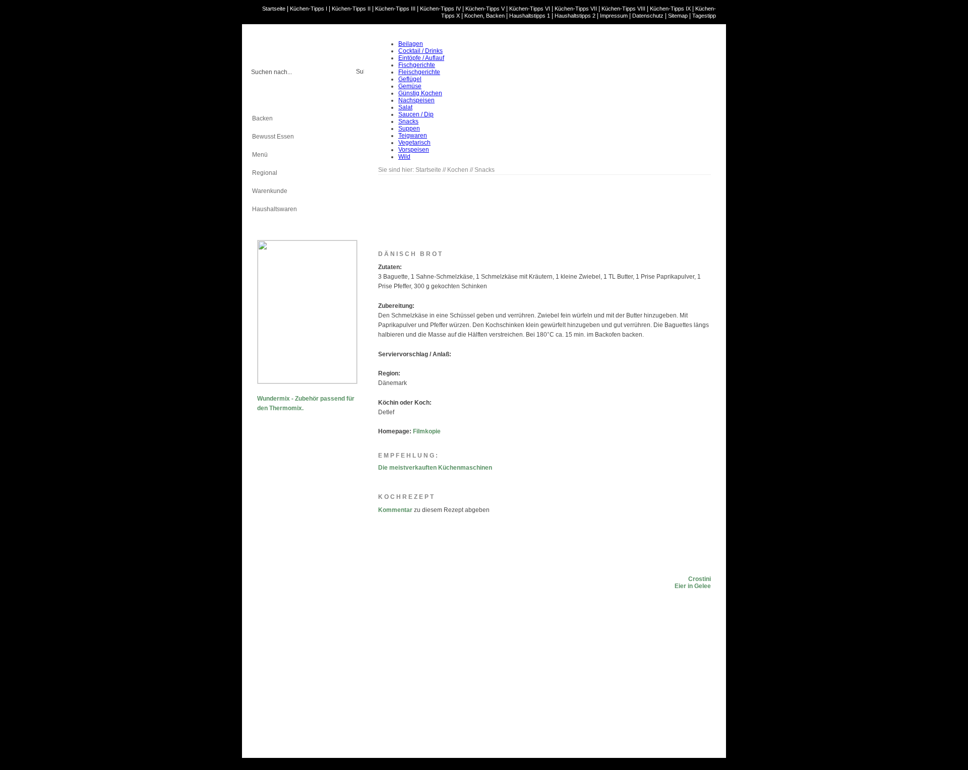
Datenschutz (647, 16)
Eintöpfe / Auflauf (421, 57)
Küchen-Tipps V (485, 9)
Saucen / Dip (416, 114)
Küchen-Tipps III (395, 9)
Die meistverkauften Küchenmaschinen (435, 467)
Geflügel (409, 79)
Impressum (614, 16)
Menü (260, 154)
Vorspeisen (413, 149)
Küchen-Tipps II (351, 9)
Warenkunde (269, 191)
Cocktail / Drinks (420, 50)
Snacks (408, 121)
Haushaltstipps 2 (575, 16)
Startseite (273, 9)
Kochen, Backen (484, 16)
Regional (264, 172)
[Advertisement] (297, 574)
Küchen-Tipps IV (440, 9)
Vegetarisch (414, 142)
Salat (405, 107)
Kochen (262, 100)
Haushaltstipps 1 (529, 16)
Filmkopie (427, 431)
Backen (262, 118)
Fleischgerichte (419, 72)
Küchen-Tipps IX (670, 9)
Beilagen (410, 43)
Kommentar (395, 510)
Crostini (699, 579)
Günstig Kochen (420, 93)
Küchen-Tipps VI (529, 9)
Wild (404, 156)
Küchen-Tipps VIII (623, 9)
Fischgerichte (416, 65)
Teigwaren (412, 135)
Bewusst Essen (273, 136)
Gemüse (409, 86)
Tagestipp (704, 16)
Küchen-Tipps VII (576, 9)
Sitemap (678, 16)
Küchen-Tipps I (308, 9)
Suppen (409, 128)
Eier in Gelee (693, 586)
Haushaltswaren (274, 209)
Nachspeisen (416, 100)
